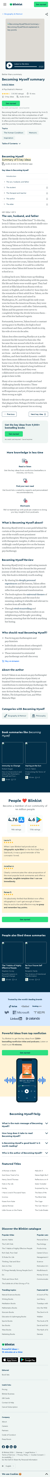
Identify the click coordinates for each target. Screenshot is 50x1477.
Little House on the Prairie (12, 1210)
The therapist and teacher (19, 193)
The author (13, 198)
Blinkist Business (8, 1394)
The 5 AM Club (7, 1244)
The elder (12, 204)
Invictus (5, 1197)
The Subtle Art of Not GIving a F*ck (15, 1283)
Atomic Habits (7, 1240)
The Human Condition (13, 132)
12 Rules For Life (8, 1257)
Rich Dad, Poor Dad (9, 1253)
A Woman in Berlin (9, 1171)
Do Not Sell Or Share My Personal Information (19, 1460)
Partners (5, 1430)
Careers (5, 1426)
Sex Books (6, 1325)
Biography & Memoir (13, 14)
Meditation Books (9, 1303)
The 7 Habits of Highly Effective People (17, 1248)
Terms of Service (8, 1455)
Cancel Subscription (10, 1407)
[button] (25, 1125)
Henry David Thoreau (10, 1179)
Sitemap (19, 1452)
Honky (4, 1188)
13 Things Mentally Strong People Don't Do (17, 1272)
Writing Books (7, 1299)
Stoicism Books (8, 1312)
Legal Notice (30, 1452)
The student (13, 187)
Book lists (5, 1375)
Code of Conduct (9, 1435)
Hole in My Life (7, 1184)
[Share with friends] (46, 14)
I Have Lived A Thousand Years (13, 1193)
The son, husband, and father (17, 182)
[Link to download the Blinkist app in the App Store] (10, 1359)
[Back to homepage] (16, 4)
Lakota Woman (7, 1206)
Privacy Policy (22, 1455)
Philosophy (41, 716)
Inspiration (8, 138)
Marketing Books (8, 1334)
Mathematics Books (9, 1308)
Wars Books (6, 1330)
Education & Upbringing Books (14, 1317)
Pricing (4, 1389)
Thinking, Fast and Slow (11, 1261)
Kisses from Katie (8, 1201)
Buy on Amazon (12, 661)
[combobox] (10, 1466)
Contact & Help (8, 1402)
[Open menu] (5, 4)
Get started (41, 4)
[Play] (9, 65)
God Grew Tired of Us (10, 1175)
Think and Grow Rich (10, 1279)
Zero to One (7, 1266)
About (4, 1422)
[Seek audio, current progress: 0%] (25, 66)
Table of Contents (10, 143)
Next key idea (37, 414)
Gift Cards (6, 1398)
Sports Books (7, 1321)
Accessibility (7, 1457)
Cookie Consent (37, 1455)
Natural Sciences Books (11, 1295)
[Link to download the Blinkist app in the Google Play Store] (28, 1359)
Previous (11, 414)
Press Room (6, 1439)
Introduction (11, 176)
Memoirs (33, 132)
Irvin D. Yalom (8, 85)
